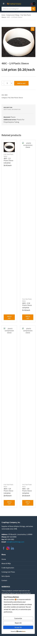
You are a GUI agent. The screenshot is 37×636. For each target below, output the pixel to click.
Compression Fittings (12, 15)
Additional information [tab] (12, 109)
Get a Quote (6, 576)
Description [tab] (8, 107)
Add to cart (21, 83)
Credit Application (8, 568)
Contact (4, 580)
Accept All (18, 627)
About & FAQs (6, 563)
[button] (32, 29)
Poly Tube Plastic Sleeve (15, 98)
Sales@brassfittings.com (15, 542)
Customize (18, 618)
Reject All (18, 623)
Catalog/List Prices (8, 572)
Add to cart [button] (9, 317)
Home (3, 15)
